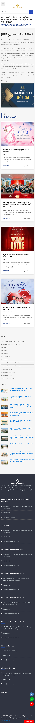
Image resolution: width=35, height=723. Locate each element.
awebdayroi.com (6, 720)
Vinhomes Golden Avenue (8, 372)
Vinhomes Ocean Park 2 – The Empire (11, 363)
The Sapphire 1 (5, 347)
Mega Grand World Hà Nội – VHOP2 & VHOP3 (13, 341)
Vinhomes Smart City (7, 369)
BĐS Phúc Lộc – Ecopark (8, 378)
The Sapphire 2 (5, 350)
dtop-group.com (28, 718)
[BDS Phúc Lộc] (31, 694)
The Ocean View (5, 356)
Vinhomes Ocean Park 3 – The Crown (11, 366)
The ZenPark (4, 353)
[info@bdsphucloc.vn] (31, 699)
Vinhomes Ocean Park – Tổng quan (10, 344)
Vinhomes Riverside (6, 375)
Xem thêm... (6, 165)
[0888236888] (31, 704)
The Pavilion (4, 360)
